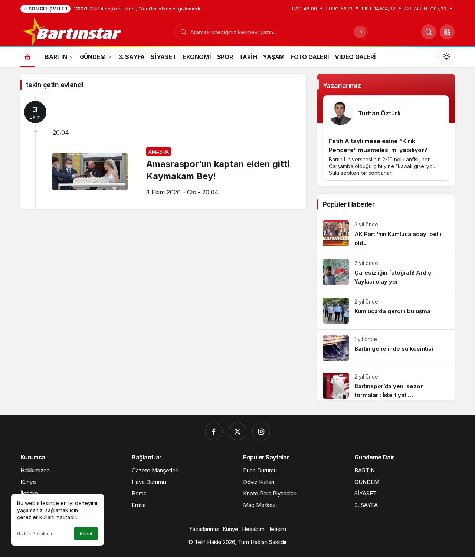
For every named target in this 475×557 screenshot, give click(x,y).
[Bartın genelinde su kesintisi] (386, 348)
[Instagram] (261, 431)
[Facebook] (214, 431)
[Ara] (428, 31)
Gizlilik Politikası (34, 533)
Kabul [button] (86, 534)
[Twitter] (237, 431)
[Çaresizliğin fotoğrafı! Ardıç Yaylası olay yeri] (386, 272)
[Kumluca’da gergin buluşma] (386, 310)
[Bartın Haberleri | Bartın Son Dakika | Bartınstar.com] (72, 31)
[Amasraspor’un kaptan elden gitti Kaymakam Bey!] (163, 152)
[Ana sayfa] (27, 56)
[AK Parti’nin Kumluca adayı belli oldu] (386, 234)
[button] (447, 31)
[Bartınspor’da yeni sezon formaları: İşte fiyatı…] (386, 383)
